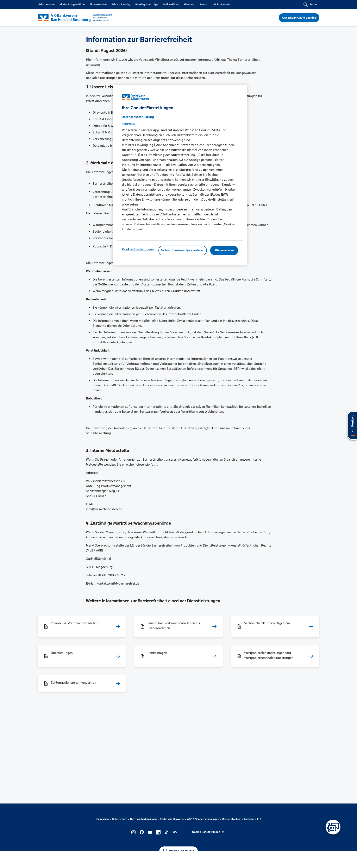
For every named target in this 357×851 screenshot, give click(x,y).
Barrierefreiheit (231, 819)
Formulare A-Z (252, 819)
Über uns (189, 4)
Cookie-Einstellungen (138, 249)
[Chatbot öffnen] (333, 827)
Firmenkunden (98, 4)
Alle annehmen (224, 250)
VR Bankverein (221, 4)
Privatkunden (46, 4)
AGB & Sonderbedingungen (203, 819)
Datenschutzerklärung (138, 117)
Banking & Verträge (146, 4)
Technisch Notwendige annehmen (182, 250)
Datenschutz (119, 819)
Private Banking (121, 4)
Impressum (102, 819)
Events (204, 4)
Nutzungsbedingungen (143, 819)
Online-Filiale (171, 4)
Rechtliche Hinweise (172, 819)
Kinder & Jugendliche (72, 4)
